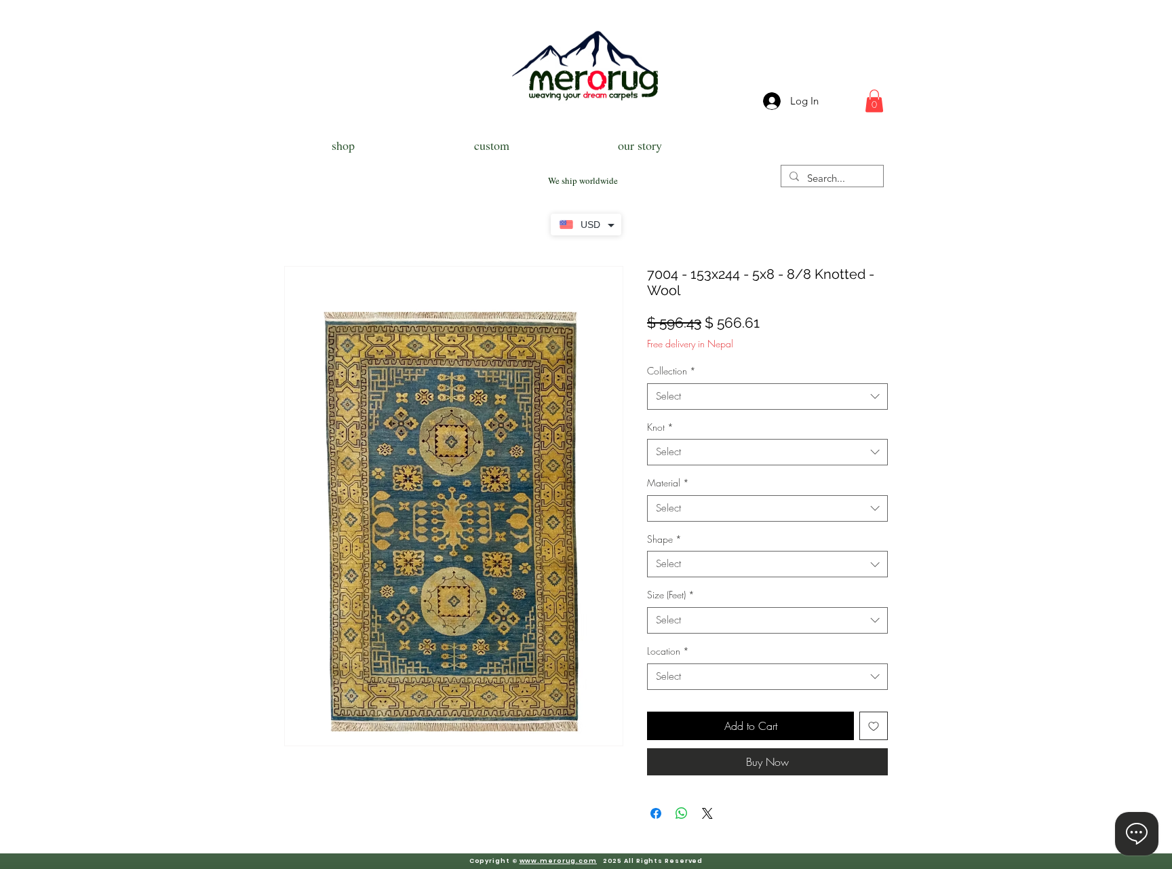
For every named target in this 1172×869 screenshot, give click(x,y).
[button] (874, 101)
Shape (664, 539)
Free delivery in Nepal (690, 343)
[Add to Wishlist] (873, 726)
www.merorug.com (559, 861)
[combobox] (767, 396)
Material (668, 482)
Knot (660, 427)
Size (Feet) (671, 594)
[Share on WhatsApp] (681, 813)
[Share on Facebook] (656, 813)
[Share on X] (707, 813)
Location (668, 650)
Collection (671, 370)
